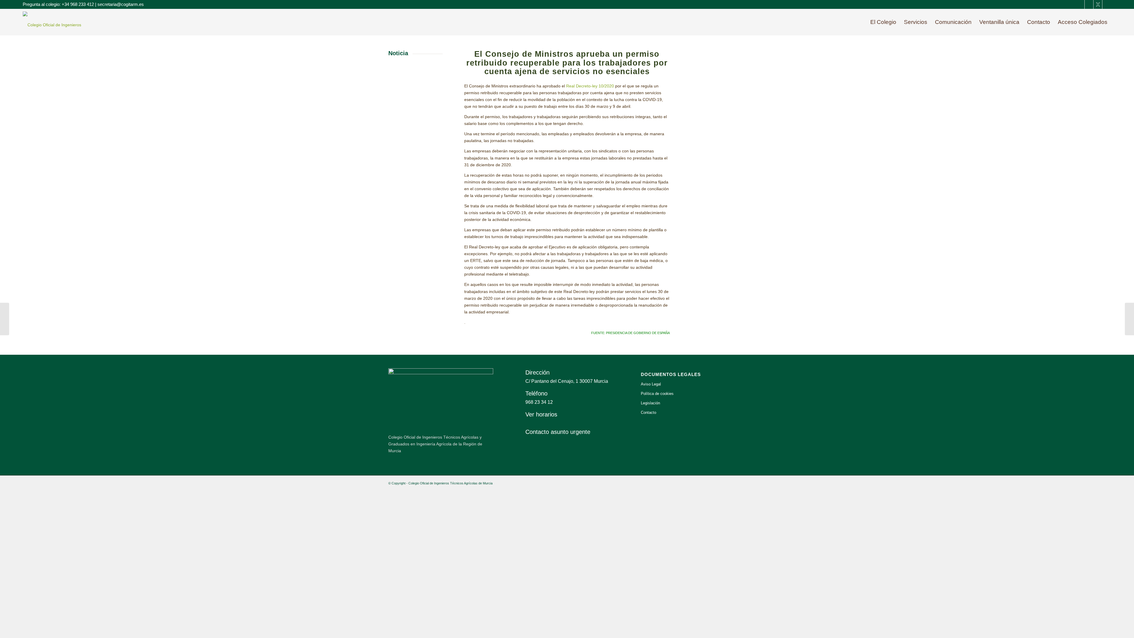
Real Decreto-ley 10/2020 (590, 86)
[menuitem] (883, 22)
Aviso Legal (651, 384)
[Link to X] (1098, 4)
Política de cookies (657, 393)
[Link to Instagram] (1106, 4)
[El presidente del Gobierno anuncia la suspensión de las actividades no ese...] (4, 319)
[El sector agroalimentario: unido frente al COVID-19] (1129, 319)
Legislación (650, 403)
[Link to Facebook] (1080, 4)
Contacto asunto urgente (557, 432)
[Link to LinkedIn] (1089, 4)
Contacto (648, 412)
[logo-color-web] (60, 25)
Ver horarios (541, 414)
